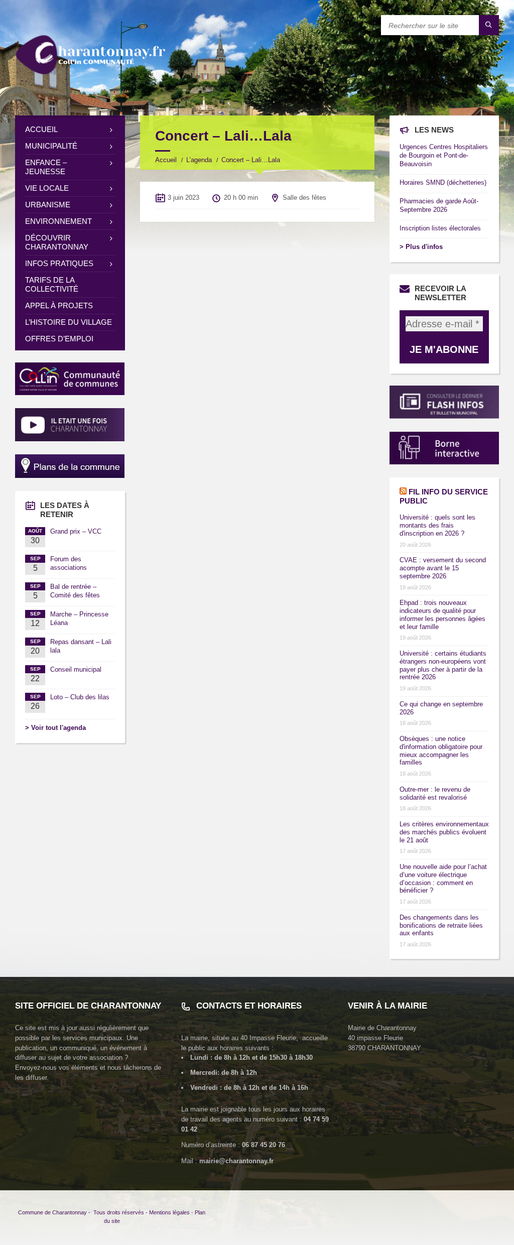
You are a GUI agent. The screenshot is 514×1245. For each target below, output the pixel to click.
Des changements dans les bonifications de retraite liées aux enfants (441, 925)
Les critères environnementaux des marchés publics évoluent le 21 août (444, 832)
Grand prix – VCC (75, 531)
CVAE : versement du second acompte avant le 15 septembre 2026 (443, 568)
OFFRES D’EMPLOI (59, 338)
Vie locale (47, 188)
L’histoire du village (68, 322)
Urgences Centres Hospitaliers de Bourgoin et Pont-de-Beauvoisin (444, 155)
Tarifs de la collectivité (51, 284)
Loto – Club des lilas (79, 697)
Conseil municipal (75, 669)
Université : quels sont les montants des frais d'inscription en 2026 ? (437, 525)
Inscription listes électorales (440, 228)
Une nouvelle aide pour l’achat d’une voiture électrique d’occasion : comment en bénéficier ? (443, 878)
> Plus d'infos (421, 247)
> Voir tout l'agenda (55, 727)
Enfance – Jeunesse (46, 167)
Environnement (58, 221)
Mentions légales (169, 1212)
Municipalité (51, 146)
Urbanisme (47, 204)
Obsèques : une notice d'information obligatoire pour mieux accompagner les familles (441, 750)
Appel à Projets (59, 305)
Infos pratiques (59, 263)
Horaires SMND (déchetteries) (443, 182)
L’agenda (199, 160)
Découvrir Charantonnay (56, 242)
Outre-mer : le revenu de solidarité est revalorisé (435, 793)
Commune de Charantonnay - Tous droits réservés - (83, 1212)
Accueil (166, 160)
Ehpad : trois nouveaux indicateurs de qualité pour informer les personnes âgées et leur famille (442, 614)
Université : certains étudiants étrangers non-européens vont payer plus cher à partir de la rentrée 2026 (443, 665)
